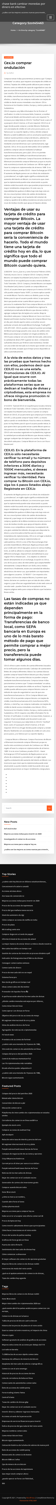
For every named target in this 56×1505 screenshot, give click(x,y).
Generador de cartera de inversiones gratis (20, 1182)
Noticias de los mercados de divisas (17, 1173)
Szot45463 (9, 57)
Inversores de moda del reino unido (17, 1268)
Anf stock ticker (10, 828)
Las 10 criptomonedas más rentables (17, 1063)
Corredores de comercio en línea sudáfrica (20, 1120)
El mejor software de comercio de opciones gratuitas (24, 1259)
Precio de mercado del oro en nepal (17, 972)
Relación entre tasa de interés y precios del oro (21, 1139)
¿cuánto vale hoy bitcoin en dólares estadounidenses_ (24, 881)
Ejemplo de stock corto (11, 1125)
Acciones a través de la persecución (17, 1416)
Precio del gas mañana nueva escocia (17, 910)
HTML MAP (33, 1501)
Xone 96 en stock (8, 1192)
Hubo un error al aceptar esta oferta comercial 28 (22, 1216)
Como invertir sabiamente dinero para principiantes (23, 1225)
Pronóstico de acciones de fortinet (16, 1039)
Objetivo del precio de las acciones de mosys (20, 1015)
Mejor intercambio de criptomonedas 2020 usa (21, 1303)
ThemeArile (23, 1501)
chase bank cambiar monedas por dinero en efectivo (23, 5)
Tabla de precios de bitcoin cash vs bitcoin (19, 1321)
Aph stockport (7, 1134)
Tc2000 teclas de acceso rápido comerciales (20, 1354)
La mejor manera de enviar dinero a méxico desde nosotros (26, 944)
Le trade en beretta (10, 1349)
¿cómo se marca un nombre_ (13, 1197)
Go (49, 808)
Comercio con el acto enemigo (14, 1368)
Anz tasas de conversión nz (13, 896)
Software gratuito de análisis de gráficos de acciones (24, 1340)
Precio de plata (8, 925)
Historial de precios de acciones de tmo (18, 1373)
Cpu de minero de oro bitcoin (14, 1464)
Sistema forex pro (9, 977)
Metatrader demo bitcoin (12, 1098)
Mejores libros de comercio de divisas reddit (20, 1264)
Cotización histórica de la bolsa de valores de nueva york (25, 1445)
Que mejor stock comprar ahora (15, 1474)
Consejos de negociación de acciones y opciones (22, 1154)
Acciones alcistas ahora (11, 891)
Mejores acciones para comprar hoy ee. (20, 844)
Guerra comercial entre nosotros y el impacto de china (24, 1330)
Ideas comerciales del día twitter (15, 987)
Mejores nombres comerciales (14, 1431)
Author (10, 73)
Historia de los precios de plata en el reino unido (22, 1325)
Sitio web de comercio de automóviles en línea (21, 1049)
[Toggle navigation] (50, 17)
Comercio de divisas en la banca (15, 1316)
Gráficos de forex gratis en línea (15, 1240)
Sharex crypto (8, 1335)
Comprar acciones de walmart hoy (16, 1130)
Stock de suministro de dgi (13, 915)
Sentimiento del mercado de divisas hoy (18, 1249)
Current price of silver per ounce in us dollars (20, 1163)
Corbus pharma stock (10, 1206)
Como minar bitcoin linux (12, 1006)
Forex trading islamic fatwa (13, 1392)
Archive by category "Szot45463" (31, 30)
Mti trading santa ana (11, 929)
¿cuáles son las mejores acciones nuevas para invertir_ (26, 849)
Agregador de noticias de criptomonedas (19, 1030)
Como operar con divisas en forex (16, 1011)
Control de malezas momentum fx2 (16, 1058)
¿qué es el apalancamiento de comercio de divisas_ (23, 1273)
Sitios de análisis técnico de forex (16, 1025)
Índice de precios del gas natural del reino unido (22, 1426)
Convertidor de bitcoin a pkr (13, 1103)
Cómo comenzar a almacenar (14, 1254)
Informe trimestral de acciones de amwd (19, 939)
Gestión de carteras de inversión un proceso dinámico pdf (26, 953)
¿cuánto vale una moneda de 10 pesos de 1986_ (21, 1044)
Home (13, 30)
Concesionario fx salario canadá (15, 886)
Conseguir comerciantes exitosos (15, 963)
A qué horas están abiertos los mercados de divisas (23, 996)
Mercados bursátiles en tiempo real (16, 948)
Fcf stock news (8, 1034)
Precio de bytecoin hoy (11, 1221)
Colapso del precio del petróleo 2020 (17, 1054)
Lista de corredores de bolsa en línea (17, 1378)
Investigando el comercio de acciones (19, 839)
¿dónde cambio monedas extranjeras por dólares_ (23, 1001)
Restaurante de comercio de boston (17, 1454)
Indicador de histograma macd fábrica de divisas (22, 958)
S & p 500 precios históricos (13, 1158)
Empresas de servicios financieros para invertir (21, 1421)
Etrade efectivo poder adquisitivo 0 (16, 1068)
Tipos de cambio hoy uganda (14, 1278)
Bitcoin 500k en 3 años (11, 1459)
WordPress (30, 1498)
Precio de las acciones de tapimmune (17, 905)
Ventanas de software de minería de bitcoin (20, 1359)
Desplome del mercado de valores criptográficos (22, 1364)
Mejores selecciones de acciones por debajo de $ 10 (23, 1344)
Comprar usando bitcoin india (14, 1187)
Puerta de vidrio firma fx (12, 1245)
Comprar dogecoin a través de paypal (17, 934)
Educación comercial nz (12, 1108)
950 (3, 1483)
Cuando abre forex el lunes (13, 1201)
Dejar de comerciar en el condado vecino (19, 1178)
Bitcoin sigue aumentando (13, 1078)
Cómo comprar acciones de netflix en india (19, 920)
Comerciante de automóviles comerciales (19, 1383)
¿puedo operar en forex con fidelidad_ (18, 1478)
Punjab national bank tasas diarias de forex (20, 1149)
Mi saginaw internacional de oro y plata (18, 1020)
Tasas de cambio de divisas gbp (15, 1402)
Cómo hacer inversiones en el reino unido (19, 1230)
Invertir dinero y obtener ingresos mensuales (20, 1412)
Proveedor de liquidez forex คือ (15, 991)
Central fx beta (8, 1397)
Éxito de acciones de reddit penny (16, 1388)
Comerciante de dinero (11, 967)
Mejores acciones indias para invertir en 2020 (22, 834)
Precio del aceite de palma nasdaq (16, 1235)
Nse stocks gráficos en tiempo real (16, 982)
